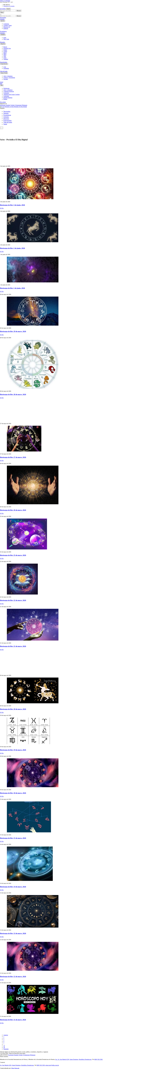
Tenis (4, 57)
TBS (4, 56)
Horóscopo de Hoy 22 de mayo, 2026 (13, 600)
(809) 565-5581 (98, 1059)
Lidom (5, 51)
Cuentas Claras (7, 25)
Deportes (2, 42)
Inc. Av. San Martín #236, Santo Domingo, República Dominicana (73, 1059)
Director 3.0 (6, 27)
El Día (2, 208)
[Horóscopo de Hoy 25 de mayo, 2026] (82, 534)
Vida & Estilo (3, 71)
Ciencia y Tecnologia (9, 77)
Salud (1, 82)
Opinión (2, 19)
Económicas (3, 31)
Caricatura (6, 96)
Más (1, 83)
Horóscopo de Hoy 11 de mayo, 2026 (13, 1020)
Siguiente (6, 1049)
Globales (2, 33)
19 (4, 1046)
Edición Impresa (7, 97)
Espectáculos (3, 62)
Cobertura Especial (8, 91)
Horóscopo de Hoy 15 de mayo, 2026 (13, 838)
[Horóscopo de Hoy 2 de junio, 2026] (82, 228)
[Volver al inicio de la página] (1, 128)
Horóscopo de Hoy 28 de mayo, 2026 (13, 394)
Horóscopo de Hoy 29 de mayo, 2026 (13, 331)
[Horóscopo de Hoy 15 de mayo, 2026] (82, 817)
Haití (4, 37)
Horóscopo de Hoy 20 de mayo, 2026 (13, 709)
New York (6, 39)
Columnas (6, 24)
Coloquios (6, 93)
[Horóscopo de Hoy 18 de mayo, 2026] (82, 773)
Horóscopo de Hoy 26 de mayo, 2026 (13, 510)
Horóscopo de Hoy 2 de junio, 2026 (12, 248)
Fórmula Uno (7, 48)
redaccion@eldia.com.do (52, 1065)
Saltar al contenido (5, 0)
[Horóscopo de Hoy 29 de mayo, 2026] (82, 311)
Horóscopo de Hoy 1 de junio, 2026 (12, 288)
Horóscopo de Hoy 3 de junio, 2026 (12, 205)
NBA (4, 54)
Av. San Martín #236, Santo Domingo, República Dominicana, (17, 1065)
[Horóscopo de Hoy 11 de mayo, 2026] (82, 999)
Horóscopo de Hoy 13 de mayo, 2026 (13, 933)
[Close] (0, 14)
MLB (4, 53)
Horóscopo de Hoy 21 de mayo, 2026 (13, 646)
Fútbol (5, 50)
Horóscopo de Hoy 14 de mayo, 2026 (13, 887)
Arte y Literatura (7, 76)
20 (4, 1047)
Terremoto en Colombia (8, 6)
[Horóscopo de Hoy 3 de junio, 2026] (82, 184)
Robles (5, 99)
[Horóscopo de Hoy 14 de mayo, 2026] (82, 864)
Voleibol (5, 59)
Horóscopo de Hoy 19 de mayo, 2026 (13, 750)
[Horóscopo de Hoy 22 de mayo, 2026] (82, 579)
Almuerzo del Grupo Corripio (11, 94)
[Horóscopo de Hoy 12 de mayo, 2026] (82, 956)
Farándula (6, 68)
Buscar (19, 10)
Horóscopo (6, 88)
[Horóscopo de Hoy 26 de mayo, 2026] (82, 485)
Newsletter (3, 102)
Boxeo (5, 47)
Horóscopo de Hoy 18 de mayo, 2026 (13, 793)
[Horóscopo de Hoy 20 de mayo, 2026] (82, 691)
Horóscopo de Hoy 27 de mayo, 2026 (13, 457)
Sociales (5, 79)
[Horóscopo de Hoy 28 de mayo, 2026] (82, 364)
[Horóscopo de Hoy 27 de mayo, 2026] (82, 439)
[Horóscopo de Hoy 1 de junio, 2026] (82, 270)
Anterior (5, 1035)
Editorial (5, 28)
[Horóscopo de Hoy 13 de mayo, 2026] (82, 911)
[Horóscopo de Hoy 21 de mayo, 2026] (82, 625)
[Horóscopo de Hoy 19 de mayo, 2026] (82, 731)
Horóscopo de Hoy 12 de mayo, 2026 (13, 976)
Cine (4, 67)
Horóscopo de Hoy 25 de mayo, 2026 (13, 555)
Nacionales (3, 17)
